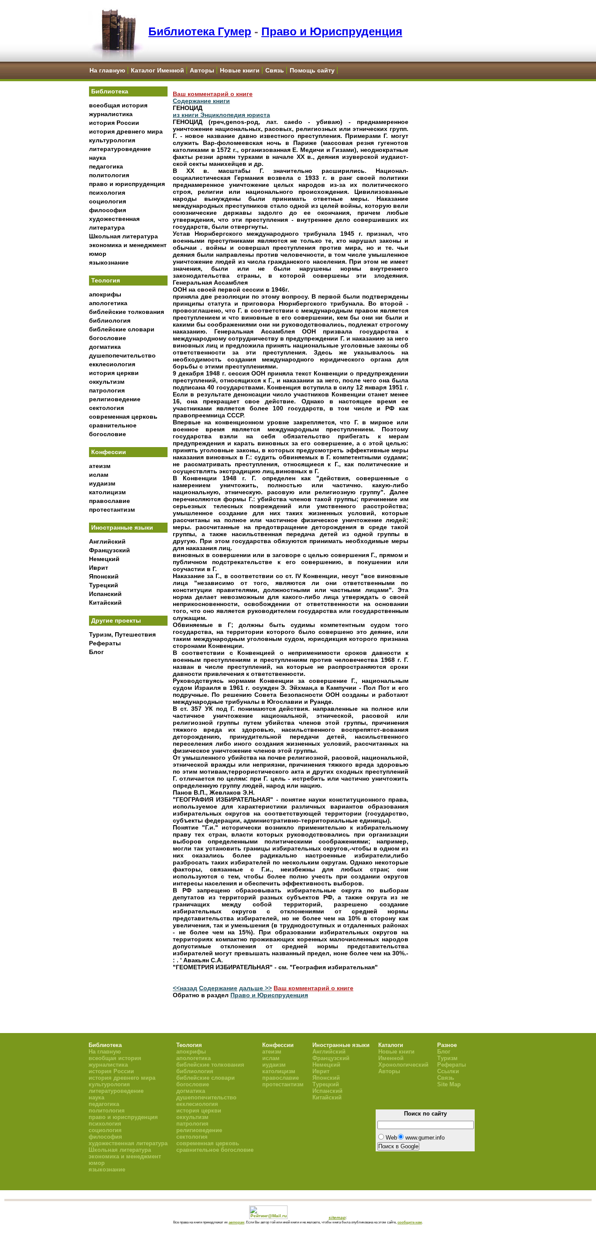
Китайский (105, 602)
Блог (96, 651)
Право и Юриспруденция (331, 31)
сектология (106, 407)
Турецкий (103, 585)
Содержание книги (201, 100)
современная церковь (123, 416)
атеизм (99, 465)
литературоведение (120, 148)
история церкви (114, 372)
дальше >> (255, 988)
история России (114, 122)
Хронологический (403, 1064)
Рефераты (105, 643)
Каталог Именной (157, 70)
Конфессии (108, 451)
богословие (107, 337)
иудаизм (102, 483)
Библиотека (109, 91)
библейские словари (121, 329)
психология (107, 192)
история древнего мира (126, 131)
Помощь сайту (312, 70)
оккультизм (106, 381)
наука (97, 157)
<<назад (185, 988)
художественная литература (128, 1143)
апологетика (108, 303)
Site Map (449, 1084)
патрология (107, 390)
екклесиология (112, 364)
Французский (109, 550)
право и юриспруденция (127, 183)
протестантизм (112, 509)
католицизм (107, 492)
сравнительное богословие (214, 1150)
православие (109, 500)
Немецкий (104, 558)
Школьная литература (123, 236)
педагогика (106, 166)
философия (107, 210)
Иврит (98, 567)
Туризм (447, 1058)
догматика (105, 346)
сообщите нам (409, 1222)
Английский (107, 541)
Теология (105, 280)
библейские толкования (126, 311)
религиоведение (114, 399)
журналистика (111, 113)
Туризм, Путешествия (122, 634)
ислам (98, 474)
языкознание (109, 262)
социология (107, 201)
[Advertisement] (128, 804)
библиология (109, 320)
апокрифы (105, 294)
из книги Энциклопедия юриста (221, 114)
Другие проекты (116, 620)
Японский (104, 576)
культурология (112, 140)
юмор (97, 253)
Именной (391, 1058)
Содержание (218, 988)
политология (109, 175)
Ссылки (448, 1071)
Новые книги (240, 70)
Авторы (202, 70)
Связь (274, 70)
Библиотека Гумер (199, 31)
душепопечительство (122, 355)
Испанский (105, 593)
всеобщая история (118, 105)
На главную (107, 70)
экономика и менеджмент (128, 244)
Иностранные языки (122, 527)
